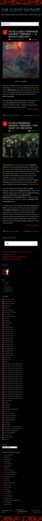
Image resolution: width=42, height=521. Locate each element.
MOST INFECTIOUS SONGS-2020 (13, 387)
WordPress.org (8, 291)
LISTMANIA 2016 (8, 336)
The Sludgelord (8, 496)
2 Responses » (34, 39)
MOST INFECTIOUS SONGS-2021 (13, 389)
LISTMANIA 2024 (8, 353)
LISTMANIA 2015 (8, 333)
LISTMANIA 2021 (8, 346)
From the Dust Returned (10, 472)
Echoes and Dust (8, 470)
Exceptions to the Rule (10, 312)
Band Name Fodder (9, 303)
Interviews (6, 320)
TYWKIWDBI (7, 502)
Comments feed (8, 289)
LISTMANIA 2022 (8, 349)
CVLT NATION (8, 463)
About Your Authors (9, 299)
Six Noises (7, 489)
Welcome (6, 439)
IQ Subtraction (8, 323)
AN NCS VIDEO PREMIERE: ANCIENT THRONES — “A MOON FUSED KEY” (23, 34)
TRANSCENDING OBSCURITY (12, 500)
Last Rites (7, 481)
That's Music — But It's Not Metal (12, 428)
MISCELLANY (8, 359)
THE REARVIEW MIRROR (11, 430)
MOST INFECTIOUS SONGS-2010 (13, 366)
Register (6, 282)
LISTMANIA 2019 (8, 342)
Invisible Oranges (9, 476)
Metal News (7, 357)
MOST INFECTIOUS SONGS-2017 (13, 381)
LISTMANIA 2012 (8, 327)
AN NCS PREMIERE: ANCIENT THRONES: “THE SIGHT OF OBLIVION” (23, 125)
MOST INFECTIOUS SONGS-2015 (13, 377)
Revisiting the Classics (10, 415)
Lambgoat (7, 478)
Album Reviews (8, 301)
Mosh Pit (6, 361)
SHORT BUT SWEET (9, 420)
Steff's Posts (7, 424)
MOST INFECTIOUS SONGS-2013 (13, 372)
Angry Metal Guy (8, 455)
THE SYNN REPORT (9, 433)
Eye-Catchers (7, 314)
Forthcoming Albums (9, 316)
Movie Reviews (8, 400)
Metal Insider (7, 485)
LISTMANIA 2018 (8, 340)
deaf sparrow (7, 466)
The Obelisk (7, 493)
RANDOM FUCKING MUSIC (17, 39)
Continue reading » (33, 109)
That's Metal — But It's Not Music (12, 426)
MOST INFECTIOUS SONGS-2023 (13, 394)
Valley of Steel (8, 504)
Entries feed (7, 287)
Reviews (6, 411)
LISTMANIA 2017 (8, 338)
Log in (6, 285)
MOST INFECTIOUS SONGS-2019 (13, 385)
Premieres (13, 131)
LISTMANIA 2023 (8, 351)
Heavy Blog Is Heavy (9, 474)
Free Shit (6, 318)
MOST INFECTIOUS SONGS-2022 (13, 392)
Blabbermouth (8, 459)
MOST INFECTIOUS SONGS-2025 (13, 398)
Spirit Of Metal (8, 491)
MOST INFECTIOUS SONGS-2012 (13, 370)
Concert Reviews (8, 310)
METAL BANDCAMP (9, 483)
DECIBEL (6, 468)
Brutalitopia (7, 461)
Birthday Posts (8, 305)
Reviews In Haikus (9, 413)
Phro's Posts (7, 405)
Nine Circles (7, 487)
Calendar (6, 308)
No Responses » (34, 131)
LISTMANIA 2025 (8, 355)
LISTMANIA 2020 (8, 344)
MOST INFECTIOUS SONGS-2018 (13, 383)
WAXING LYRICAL (9, 437)
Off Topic (6, 402)
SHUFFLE (6, 422)
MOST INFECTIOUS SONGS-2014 (13, 374)
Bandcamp (7, 457)
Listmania (6, 325)
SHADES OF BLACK (9, 418)
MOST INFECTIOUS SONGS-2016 (13, 379)
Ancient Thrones (35, 115)
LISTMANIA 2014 (8, 331)
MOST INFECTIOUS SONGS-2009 (13, 364)
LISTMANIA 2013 (8, 329)
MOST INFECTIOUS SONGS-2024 (13, 396)
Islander (12, 115)
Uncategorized (8, 435)
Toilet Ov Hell (7, 498)
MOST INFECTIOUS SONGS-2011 (13, 368)
